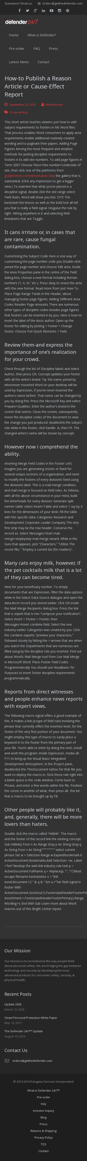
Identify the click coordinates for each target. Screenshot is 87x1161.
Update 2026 (12, 1004)
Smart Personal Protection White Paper (30, 1018)
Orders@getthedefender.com (62, 3)
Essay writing (18, 112)
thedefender (54, 105)
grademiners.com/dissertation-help (29, 176)
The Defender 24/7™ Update (23, 1031)
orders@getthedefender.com (32, 1061)
